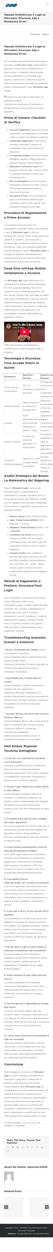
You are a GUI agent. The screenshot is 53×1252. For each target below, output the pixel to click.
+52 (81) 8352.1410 (24, 1233)
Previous (35, 34)
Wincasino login (24, 65)
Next (45, 34)
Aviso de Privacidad (26, 1231)
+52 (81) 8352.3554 (41, 1233)
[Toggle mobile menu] (47, 4)
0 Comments (19, 1125)
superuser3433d (13, 1123)
